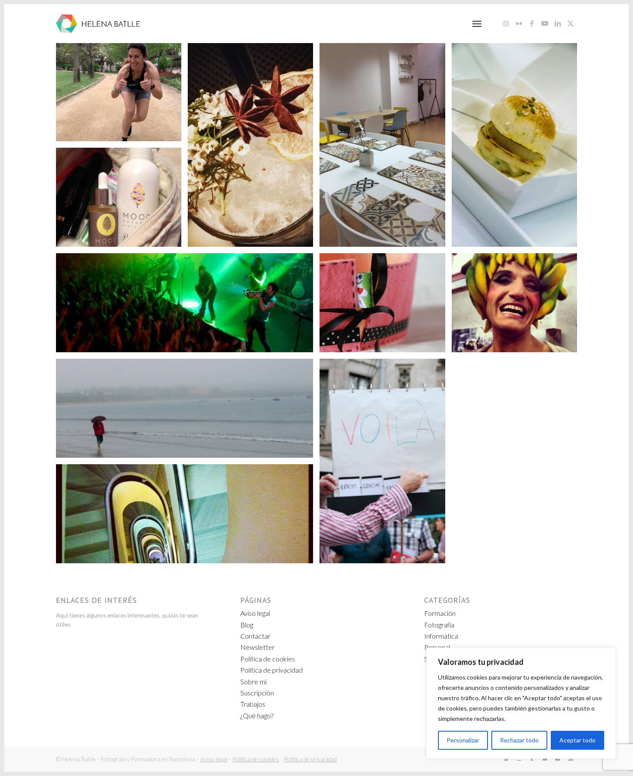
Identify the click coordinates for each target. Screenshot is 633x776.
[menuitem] (476, 23)
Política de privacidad (271, 670)
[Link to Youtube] (544, 23)
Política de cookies (267, 659)
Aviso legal (255, 613)
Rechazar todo (519, 740)
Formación (440, 613)
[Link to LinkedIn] (557, 23)
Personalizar (463, 740)
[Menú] (476, 23)
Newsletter (257, 647)
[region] (521, 703)
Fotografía (439, 625)
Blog (246, 625)
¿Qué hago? (256, 715)
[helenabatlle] (98, 23)
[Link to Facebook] (531, 23)
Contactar (255, 636)
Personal (437, 647)
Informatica (441, 636)
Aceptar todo (577, 740)
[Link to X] (570, 23)
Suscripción (257, 693)
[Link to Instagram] (506, 23)
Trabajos (252, 704)
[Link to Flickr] (518, 23)
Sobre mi (253, 681)
